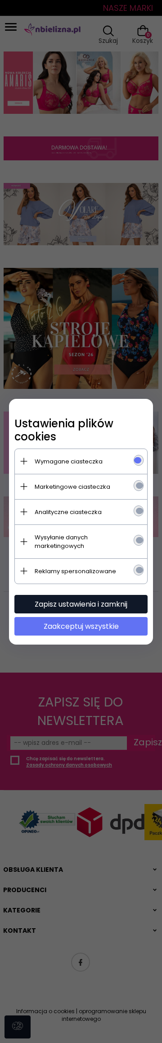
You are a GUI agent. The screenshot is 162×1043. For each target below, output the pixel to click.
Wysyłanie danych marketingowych (61, 541)
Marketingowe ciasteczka (72, 486)
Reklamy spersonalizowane (75, 571)
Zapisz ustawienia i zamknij (81, 604)
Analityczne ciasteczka (68, 512)
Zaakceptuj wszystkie (81, 626)
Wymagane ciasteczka (69, 461)
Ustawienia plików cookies (63, 430)
